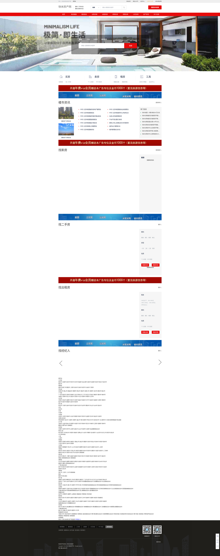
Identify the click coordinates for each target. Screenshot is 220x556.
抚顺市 (72, 423)
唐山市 (65, 391)
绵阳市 (81, 479)
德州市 (64, 402)
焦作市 (89, 450)
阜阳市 (101, 441)
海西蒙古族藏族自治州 (116, 506)
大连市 (64, 423)
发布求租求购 (158, 1)
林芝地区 (89, 494)
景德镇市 (64, 447)
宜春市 (93, 447)
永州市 (101, 461)
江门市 (84, 394)
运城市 (88, 416)
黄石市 (64, 456)
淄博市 (68, 400)
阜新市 (92, 423)
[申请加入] (78, 519)
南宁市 (60, 467)
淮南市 (72, 441)
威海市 (96, 400)
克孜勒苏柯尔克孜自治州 (126, 514)
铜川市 (64, 497)
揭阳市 (88, 396)
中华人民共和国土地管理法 (88, 126)
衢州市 (88, 405)
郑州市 (60, 450)
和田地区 (141, 514)
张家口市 (87, 391)
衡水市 (103, 391)
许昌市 (97, 450)
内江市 (93, 479)
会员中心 (142, 1)
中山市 (80, 396)
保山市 (72, 488)
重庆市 (60, 476)
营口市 (88, 423)
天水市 (77, 501)
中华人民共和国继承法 (87, 129)
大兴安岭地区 (62, 434)
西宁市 (60, 506)
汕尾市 (60, 396)
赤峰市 (74, 420)
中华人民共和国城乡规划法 (88, 123)
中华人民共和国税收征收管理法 (119, 109)
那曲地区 (79, 494)
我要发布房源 (155, 7)
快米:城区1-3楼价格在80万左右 (151, 112)
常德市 (84, 461)
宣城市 (72, 443)
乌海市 (70, 420)
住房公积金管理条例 (115, 116)
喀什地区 (136, 514)
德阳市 (77, 479)
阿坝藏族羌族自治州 (87, 481)
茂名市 (92, 394)
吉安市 (89, 447)
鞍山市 (68, 423)
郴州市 (97, 461)
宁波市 (64, 405)
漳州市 (80, 387)
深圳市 (68, 394)
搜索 (130, 46)
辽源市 (72, 429)
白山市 (80, 429)
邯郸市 (74, 391)
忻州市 (92, 416)
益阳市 (93, 461)
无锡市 (64, 382)
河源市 (64, 396)
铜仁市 (81, 485)
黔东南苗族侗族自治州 (103, 485)
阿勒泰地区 (67, 515)
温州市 (68, 405)
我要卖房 (145, 265)
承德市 (91, 391)
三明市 (72, 387)
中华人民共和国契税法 (87, 113)
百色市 (97, 467)
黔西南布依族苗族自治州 (90, 485)
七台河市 (98, 432)
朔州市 (80, 416)
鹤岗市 (76, 432)
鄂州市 (80, 456)
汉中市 (84, 497)
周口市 (72, 452)
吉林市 (64, 429)
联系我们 (82, 530)
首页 (63, 14)
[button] (108, 67)
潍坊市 (84, 400)
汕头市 (76, 394)
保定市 (82, 391)
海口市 (60, 472)
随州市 (104, 456)
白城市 (88, 429)
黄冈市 (96, 456)
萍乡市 (69, 447)
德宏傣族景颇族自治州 (73, 490)
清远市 (72, 396)
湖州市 (76, 405)
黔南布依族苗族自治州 (115, 485)
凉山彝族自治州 (106, 481)
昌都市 (69, 494)
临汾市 (96, 416)
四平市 (68, 429)
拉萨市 (60, 494)
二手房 (78, 526)
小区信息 (136, 14)
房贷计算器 (142, 82)
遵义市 (69, 485)
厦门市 (64, 387)
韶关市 (64, 394)
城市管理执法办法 (114, 129)
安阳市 (77, 450)
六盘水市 (64, 485)
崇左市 (64, 468)
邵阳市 (76, 461)
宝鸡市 (68, 497)
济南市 (60, 400)
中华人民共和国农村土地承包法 (119, 113)
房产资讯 (146, 14)
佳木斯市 (93, 432)
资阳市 (80, 481)
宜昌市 (72, 456)
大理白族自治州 (62, 490)
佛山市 (80, 394)
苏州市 (76, 382)
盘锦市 (100, 423)
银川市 (60, 510)
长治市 (72, 416)
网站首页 (128, 1)
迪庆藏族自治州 (94, 490)
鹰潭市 (81, 447)
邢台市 (78, 391)
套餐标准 (66, 530)
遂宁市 (89, 479)
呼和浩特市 (61, 420)
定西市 (101, 501)
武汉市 (60, 456)
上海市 (60, 438)
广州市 (60, 394)
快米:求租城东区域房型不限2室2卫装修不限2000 (151, 115)
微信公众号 (135, 1)
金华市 (84, 405)
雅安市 (72, 481)
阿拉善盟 (118, 420)
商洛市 (96, 497)
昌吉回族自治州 (87, 514)
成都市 (60, 479)
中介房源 (99, 82)
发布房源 (109, 526)
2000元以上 (144, 305)
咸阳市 (72, 497)
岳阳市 (80, 461)
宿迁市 (60, 383)
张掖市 (85, 501)
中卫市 (77, 510)
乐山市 (97, 479)
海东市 (64, 506)
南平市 (84, 387)
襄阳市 (76, 456)
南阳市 (60, 452)
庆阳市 (97, 501)
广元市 (85, 479)
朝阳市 (60, 425)
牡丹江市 (103, 432)
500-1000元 (151, 300)
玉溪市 (68, 488)
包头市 (66, 420)
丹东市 (80, 423)
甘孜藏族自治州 (97, 481)
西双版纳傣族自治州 (127, 488)
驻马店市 (76, 452)
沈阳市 (60, 423)
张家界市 (88, 461)
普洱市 (84, 488)
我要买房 (155, 265)
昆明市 (60, 488)
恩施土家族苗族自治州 (64, 458)
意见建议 (77, 530)
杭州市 (60, 405)
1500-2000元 (152, 302)
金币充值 (71, 530)
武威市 (81, 501)
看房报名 (84, 14)
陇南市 (105, 501)
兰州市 (60, 501)
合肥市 (60, 441)
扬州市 (97, 382)
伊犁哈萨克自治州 (149, 514)
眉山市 (105, 479)
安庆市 (89, 441)
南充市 (101, 479)
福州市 (60, 387)
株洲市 (64, 461)
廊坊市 (99, 391)
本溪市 (76, 423)
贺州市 (101, 467)
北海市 (76, 467)
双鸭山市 (80, 432)
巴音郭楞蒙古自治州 (108, 514)
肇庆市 (96, 394)
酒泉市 (93, 501)
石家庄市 (60, 391)
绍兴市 (80, 405)
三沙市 (68, 472)
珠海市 (72, 394)
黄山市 (93, 441)
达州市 (68, 481)
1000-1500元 (144, 302)
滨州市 (72, 402)
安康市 (92, 497)
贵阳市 (60, 485)
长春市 (60, 429)
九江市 (73, 447)
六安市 (60, 443)
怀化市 (105, 461)
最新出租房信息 (79, 8)
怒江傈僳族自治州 (84, 490)
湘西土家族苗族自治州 (68, 463)
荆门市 (84, 456)
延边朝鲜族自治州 (95, 429)
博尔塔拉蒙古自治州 (96, 514)
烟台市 (80, 400)
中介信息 (156, 14)
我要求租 (124, 82)
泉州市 (76, 387)
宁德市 (92, 387)
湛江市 (88, 394)
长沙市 (60, 461)
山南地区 (74, 494)
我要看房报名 (150, 160)
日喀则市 (64, 494)
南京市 (60, 382)
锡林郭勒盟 (113, 420)
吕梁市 (100, 416)
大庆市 (85, 432)
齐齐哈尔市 (67, 432)
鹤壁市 (81, 450)
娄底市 (60, 463)
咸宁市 (100, 456)
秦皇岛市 (70, 391)
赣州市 (85, 447)
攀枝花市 (68, 479)
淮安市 (89, 382)
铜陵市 (85, 441)
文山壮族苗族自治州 (116, 488)
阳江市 (68, 396)
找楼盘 (61, 82)
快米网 (67, 519)
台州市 (96, 405)
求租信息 (125, 14)
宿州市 (105, 441)
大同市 (64, 416)
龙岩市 (88, 387)
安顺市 (73, 485)
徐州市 (68, 382)
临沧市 (88, 488)
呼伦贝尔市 (90, 420)
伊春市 (89, 432)
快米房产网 (64, 6)
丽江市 (80, 488)
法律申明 (60, 530)
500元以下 (144, 300)
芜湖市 (64, 441)
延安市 (80, 497)
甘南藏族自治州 (71, 503)
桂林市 (68, 467)
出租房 (85, 526)
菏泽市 (76, 402)
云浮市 (92, 396)
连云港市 (84, 382)
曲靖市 (64, 488)
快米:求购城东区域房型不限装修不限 (151, 118)
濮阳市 (93, 450)
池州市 (68, 443)
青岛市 (64, 400)
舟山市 (92, 405)
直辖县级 (81, 452)
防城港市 (80, 467)
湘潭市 (68, 461)
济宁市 (88, 400)
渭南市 (76, 497)
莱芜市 (104, 400)
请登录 (74, 1)
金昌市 (69, 501)
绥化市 (112, 432)
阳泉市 (68, 416)
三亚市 (64, 472)
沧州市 (95, 391)
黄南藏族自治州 (79, 506)
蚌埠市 (68, 441)
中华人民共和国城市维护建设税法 (90, 116)
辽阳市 (96, 423)
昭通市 (76, 488)
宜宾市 (60, 481)
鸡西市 (72, 432)
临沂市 (60, 402)
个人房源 (90, 82)
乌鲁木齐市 (61, 514)
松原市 (84, 429)
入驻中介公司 (150, 1)
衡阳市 (72, 461)
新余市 (77, 447)
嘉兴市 (72, 405)
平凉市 (89, 501)
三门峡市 (105, 450)
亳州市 (64, 443)
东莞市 (76, 396)
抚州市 (97, 447)
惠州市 (100, 394)
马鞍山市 (76, 441)
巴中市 (76, 481)
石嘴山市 (64, 510)
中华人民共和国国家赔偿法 (88, 119)
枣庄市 (72, 400)
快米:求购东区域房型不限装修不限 (151, 125)
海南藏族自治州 (88, 506)
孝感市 (88, 456)
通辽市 (78, 420)
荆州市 (92, 456)
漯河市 (101, 450)
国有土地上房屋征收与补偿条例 (119, 123)
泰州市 (105, 382)
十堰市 (68, 456)
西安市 (60, 497)
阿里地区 (84, 494)
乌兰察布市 (103, 420)
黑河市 (108, 432)
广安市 (64, 481)
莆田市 (68, 387)
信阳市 (68, 452)
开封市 (64, 450)
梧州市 (72, 467)
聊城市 (68, 402)
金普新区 (70, 425)
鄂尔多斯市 (84, 420)
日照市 (100, 400)
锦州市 (84, 423)
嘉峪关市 (64, 501)
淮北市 (81, 441)
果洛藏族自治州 (97, 506)
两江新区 (64, 476)
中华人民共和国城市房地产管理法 (90, 109)
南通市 (80, 382)
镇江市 (101, 382)
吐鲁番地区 (74, 514)
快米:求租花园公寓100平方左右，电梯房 (151, 121)
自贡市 (64, 479)
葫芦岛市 (64, 425)
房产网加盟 (72, 519)
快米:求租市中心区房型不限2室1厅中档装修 (151, 128)
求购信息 (115, 14)
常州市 (72, 382)
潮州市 (84, 396)
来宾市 (60, 468)
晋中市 (84, 416)
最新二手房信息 (79, 6)
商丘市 (64, 452)
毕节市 (77, 485)
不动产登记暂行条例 (115, 119)
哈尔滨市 (60, 432)
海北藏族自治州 (70, 506)
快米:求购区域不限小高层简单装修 (151, 131)
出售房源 (94, 14)
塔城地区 (60, 515)
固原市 (73, 510)
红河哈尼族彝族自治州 (105, 488)
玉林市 (93, 467)
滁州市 (97, 441)
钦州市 (85, 467)
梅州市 (104, 394)
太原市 (60, 416)
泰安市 (92, 400)
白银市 (73, 501)
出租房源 (105, 14)
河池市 (105, 467)
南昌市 (60, 447)
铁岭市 (104, 423)
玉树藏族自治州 (105, 506)
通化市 (76, 429)
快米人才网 (61, 519)
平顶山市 (72, 450)
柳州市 (64, 467)
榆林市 (88, 497)
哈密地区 (80, 514)
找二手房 (68, 82)
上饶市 (101, 447)
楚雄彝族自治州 (94, 488)
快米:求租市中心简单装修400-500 (151, 134)
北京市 (60, 409)
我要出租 (116, 82)
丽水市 (100, 405)
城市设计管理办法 (114, 126)
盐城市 (93, 382)
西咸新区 (100, 497)
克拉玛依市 (68, 514)
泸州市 (73, 479)
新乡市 (85, 450)
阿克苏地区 (117, 514)
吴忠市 (69, 510)
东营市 (76, 400)
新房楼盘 (74, 14)
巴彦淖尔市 (96, 420)
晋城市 (76, 416)
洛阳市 (68, 450)
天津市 (60, 412)
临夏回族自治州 (62, 503)
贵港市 (89, 467)
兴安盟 (108, 420)
